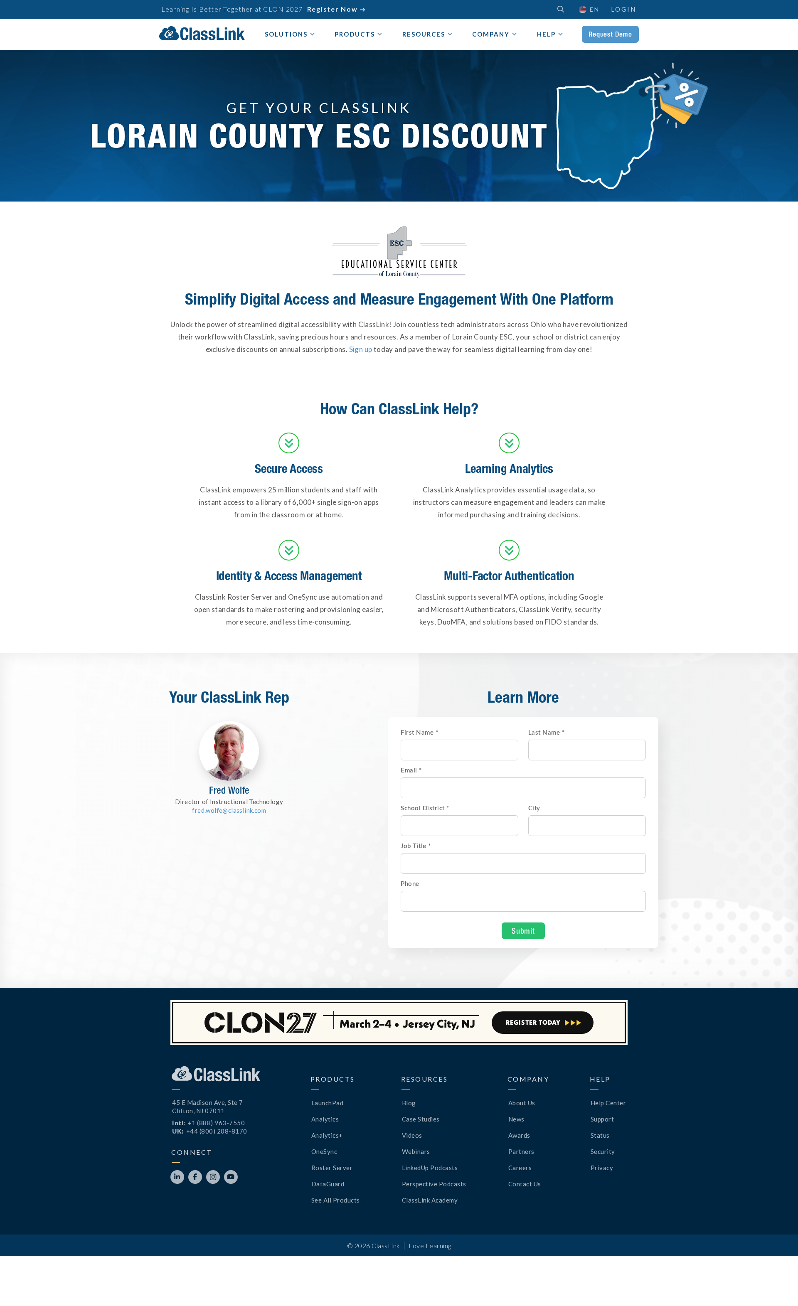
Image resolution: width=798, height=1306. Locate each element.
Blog (409, 1103)
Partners (521, 1151)
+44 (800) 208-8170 (216, 1131)
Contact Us (524, 1184)
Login (623, 9)
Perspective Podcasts (434, 1184)
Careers (520, 1167)
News (516, 1119)
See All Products (335, 1200)
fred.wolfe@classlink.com (229, 810)
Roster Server (332, 1167)
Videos (412, 1135)
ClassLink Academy (430, 1200)
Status (600, 1135)
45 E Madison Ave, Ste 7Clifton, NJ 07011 (207, 1106)
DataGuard (328, 1184)
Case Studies (421, 1119)
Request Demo (610, 34)
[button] (589, 9)
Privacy (602, 1167)
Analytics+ (327, 1135)
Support (602, 1119)
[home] (202, 33)
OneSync (324, 1151)
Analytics (325, 1119)
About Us (521, 1103)
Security (603, 1151)
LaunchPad (327, 1103)
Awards (519, 1135)
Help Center (608, 1103)
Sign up (360, 349)
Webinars (416, 1151)
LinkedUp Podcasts (430, 1167)
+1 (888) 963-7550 (216, 1122)
